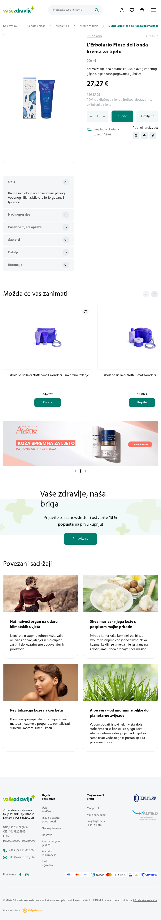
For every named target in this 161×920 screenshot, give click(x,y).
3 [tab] (85, 471)
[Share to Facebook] (152, 135)
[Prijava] (121, 10)
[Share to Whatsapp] (136, 135)
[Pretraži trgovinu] (96, 10)
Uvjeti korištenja (48, 809)
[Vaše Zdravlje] (19, 10)
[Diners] (97, 874)
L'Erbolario (94, 36)
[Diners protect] (136, 874)
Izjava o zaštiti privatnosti (51, 819)
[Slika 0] (38, 98)
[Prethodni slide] (146, 294)
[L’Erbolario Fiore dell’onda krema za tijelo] (145, 798)
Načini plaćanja (51, 828)
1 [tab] (75, 471)
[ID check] (116, 874)
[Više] (80, 443)
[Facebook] (20, 875)
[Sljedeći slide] (154, 294)
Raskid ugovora (47, 863)
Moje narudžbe (96, 815)
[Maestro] (69, 874)
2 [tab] (80, 471)
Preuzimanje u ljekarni (51, 843)
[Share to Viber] (144, 135)
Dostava (47, 835)
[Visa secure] (130, 874)
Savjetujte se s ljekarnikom (96, 823)
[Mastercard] (77, 874)
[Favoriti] (131, 10)
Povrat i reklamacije (49, 853)
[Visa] (85, 874)
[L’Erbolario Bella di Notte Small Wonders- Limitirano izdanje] (47, 336)
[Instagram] (27, 875)
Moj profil (93, 808)
